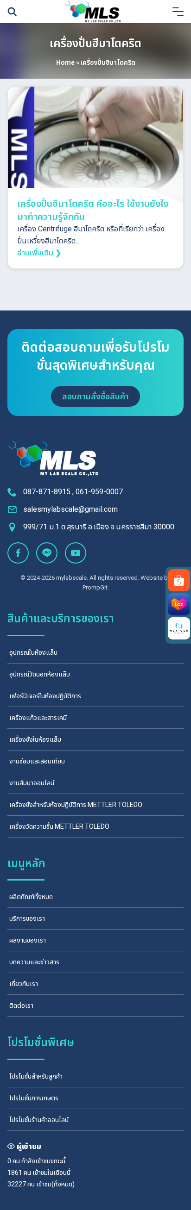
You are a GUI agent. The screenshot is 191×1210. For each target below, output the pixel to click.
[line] (46, 553)
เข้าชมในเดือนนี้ (51, 1172)
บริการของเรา (27, 918)
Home (65, 62)
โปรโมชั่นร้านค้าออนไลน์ (39, 1119)
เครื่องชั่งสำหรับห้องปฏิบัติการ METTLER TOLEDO (75, 804)
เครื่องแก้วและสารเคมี (38, 717)
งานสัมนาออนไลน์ (31, 783)
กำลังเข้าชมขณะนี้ (43, 1161)
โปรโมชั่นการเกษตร (33, 1098)
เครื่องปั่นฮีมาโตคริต (95, 43)
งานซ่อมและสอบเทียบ (37, 761)
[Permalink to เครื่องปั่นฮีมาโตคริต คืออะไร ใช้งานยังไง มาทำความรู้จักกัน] (95, 151)
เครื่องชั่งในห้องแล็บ (35, 739)
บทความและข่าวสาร (34, 962)
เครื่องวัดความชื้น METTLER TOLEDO (59, 826)
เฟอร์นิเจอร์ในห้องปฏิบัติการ (45, 696)
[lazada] (179, 604)
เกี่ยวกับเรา (23, 983)
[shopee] (179, 580)
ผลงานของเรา (27, 940)
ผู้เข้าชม (29, 1146)
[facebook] (18, 553)
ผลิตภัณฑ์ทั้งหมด (31, 896)
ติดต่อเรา (21, 1005)
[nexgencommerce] (179, 628)
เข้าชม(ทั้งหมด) (55, 1184)
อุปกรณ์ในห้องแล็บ (33, 652)
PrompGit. (96, 587)
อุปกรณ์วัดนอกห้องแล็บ (39, 674)
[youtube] (75, 553)
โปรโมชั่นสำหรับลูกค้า (36, 1076)
